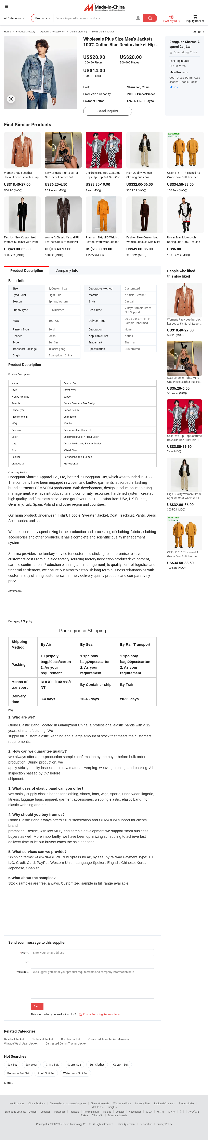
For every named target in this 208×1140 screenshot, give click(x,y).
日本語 (172, 1111)
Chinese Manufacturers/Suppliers (68, 1103)
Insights (112, 1107)
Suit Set (12, 1064)
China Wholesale (100, 1103)
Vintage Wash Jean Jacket (21, 1043)
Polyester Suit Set (18, 1073)
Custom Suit (121, 1064)
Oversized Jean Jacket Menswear (109, 1039)
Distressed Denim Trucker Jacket (66, 1043)
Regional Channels (164, 1103)
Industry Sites (142, 1103)
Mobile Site (98, 1107)
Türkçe (84, 1115)
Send (37, 1006)
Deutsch (120, 1111)
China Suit (52, 1064)
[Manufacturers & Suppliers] (104, 7)
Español (45, 1111)
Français (74, 1111)
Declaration (146, 1124)
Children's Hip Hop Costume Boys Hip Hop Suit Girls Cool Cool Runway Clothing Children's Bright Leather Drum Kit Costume (184, 438)
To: (27, 962)
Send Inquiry (108, 111)
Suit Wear (31, 1064)
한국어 (160, 1111)
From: (24, 952)
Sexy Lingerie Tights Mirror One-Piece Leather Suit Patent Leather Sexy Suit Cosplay (184, 380)
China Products (37, 1103)
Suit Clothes (97, 1064)
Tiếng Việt (97, 1115)
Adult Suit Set (46, 1073)
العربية (149, 1111)
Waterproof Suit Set (75, 1073)
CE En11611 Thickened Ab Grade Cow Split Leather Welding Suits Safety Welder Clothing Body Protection (184, 554)
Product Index (186, 1103)
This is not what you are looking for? (53, 1014)
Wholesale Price (122, 1103)
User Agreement (126, 1124)
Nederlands (135, 1111)
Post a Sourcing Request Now (99, 1014)
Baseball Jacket (14, 1039)
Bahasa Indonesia (117, 1115)
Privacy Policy (164, 1124)
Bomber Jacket (70, 1039)
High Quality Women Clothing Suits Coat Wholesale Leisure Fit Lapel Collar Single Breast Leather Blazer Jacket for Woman (184, 496)
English (32, 1111)
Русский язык (91, 1111)
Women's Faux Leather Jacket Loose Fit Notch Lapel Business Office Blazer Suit (184, 321)
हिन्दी (182, 1111)
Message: (22, 972)
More (172, 87)
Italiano (107, 1111)
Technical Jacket (42, 1039)
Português (59, 1111)
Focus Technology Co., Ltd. (77, 1124)
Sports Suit (74, 1064)
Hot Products (17, 1103)
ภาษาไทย (193, 1111)
